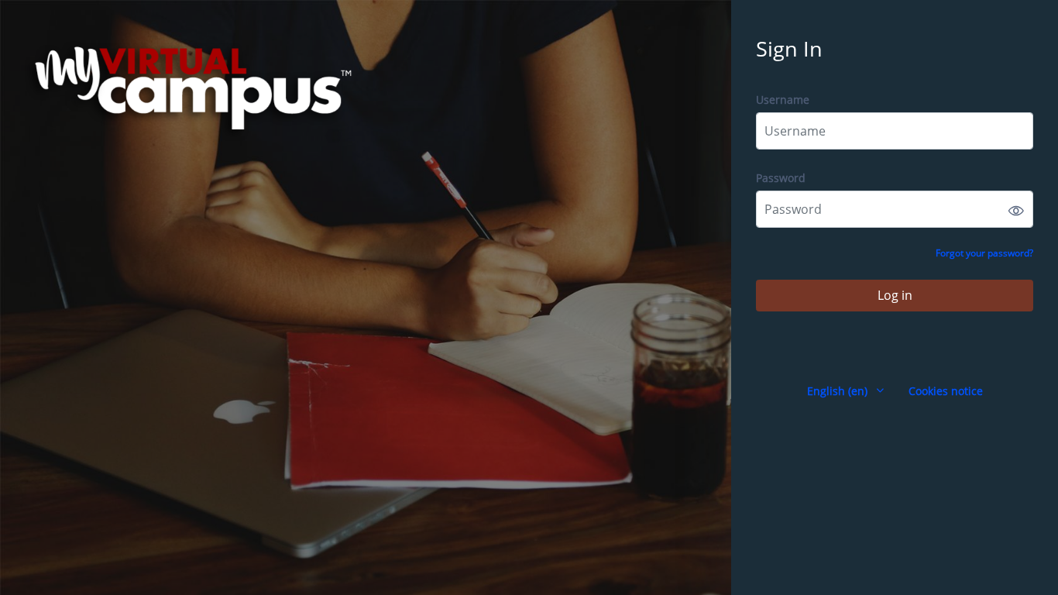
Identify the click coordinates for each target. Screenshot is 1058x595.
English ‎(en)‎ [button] (839, 390)
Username (782, 99)
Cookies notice (946, 390)
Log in (895, 295)
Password (781, 177)
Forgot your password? (984, 253)
